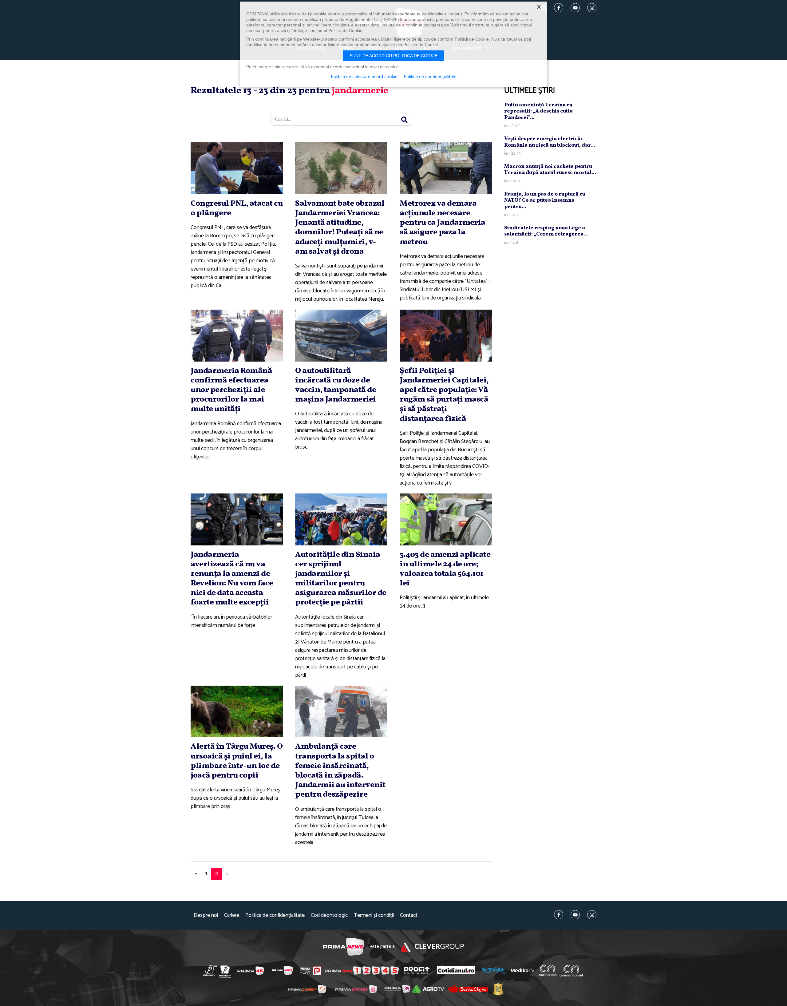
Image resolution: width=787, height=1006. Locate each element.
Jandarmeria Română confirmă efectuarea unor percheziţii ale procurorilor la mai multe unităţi (231, 390)
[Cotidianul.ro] (456, 970)
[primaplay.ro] (310, 970)
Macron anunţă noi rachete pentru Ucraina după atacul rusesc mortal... (550, 169)
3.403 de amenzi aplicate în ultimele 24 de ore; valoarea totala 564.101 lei (445, 569)
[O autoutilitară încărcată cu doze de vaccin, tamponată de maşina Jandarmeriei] (341, 336)
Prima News (343, 947)
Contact (408, 915)
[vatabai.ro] (498, 989)
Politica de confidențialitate (275, 915)
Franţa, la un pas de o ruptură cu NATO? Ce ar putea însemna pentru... (544, 200)
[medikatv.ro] (522, 970)
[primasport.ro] (361, 970)
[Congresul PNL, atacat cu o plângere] (237, 168)
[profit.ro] (417, 970)
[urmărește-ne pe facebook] (558, 914)
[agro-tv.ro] (428, 989)
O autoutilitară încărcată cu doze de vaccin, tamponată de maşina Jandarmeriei (335, 385)
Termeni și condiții (374, 915)
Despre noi (206, 915)
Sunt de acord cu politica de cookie (393, 55)
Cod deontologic (329, 915)
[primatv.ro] (210, 970)
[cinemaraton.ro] (547, 970)
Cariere (231, 915)
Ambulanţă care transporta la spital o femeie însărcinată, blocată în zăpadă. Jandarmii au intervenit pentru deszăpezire (340, 770)
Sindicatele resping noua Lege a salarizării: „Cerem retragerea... (546, 231)
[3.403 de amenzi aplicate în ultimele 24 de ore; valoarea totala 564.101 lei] (446, 519)
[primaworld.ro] (397, 989)
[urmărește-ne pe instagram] (591, 914)
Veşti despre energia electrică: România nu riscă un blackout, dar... (549, 142)
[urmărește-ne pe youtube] (575, 914)
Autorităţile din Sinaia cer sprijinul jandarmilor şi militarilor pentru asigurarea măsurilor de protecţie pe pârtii (340, 578)
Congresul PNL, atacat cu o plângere (237, 208)
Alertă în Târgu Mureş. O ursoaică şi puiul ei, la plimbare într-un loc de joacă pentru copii (237, 761)
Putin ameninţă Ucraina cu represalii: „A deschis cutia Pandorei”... (538, 111)
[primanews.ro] (282, 970)
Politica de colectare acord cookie (364, 76)
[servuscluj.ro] (467, 988)
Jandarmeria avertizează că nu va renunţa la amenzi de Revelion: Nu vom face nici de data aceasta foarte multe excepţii (232, 578)
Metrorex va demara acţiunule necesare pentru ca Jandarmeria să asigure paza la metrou (442, 223)
